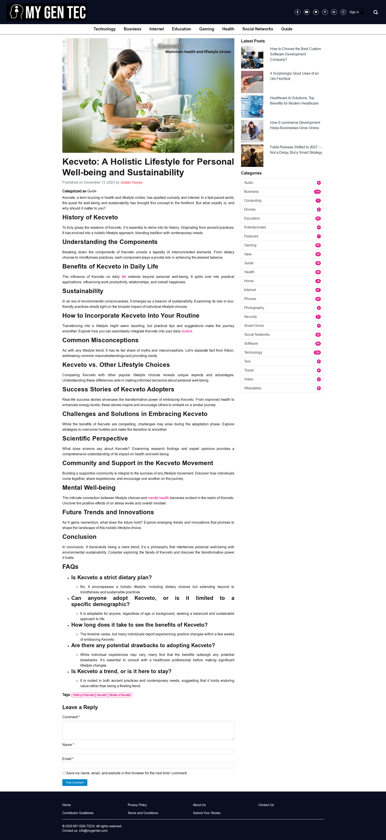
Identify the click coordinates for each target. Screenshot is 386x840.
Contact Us (266, 805)
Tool (282, 361)
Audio (282, 183)
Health (228, 29)
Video (282, 379)
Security (282, 317)
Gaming (206, 29)
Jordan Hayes (131, 182)
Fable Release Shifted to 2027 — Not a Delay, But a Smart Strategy (296, 149)
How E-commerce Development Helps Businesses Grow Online (295, 125)
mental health (158, 498)
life (124, 277)
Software (282, 343)
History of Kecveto (83, 695)
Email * (67, 759)
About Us (199, 805)
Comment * (71, 717)
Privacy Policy (137, 805)
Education (181, 29)
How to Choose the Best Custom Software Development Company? (295, 54)
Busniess (132, 29)
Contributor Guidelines (78, 813)
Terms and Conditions (143, 813)
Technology (105, 29)
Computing (282, 200)
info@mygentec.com (93, 830)
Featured (282, 236)
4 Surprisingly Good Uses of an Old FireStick (294, 76)
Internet (156, 29)
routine (187, 331)
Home (282, 281)
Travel (282, 370)
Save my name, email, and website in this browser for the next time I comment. (126, 773)
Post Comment (75, 782)
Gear (282, 254)
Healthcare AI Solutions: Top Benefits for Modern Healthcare (294, 100)
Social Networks (257, 29)
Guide (287, 29)
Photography (282, 308)
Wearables (282, 388)
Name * (68, 745)
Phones (282, 299)
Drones (282, 209)
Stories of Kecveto (120, 695)
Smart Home (282, 326)
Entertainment (282, 227)
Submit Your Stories (206, 813)
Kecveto (102, 695)
